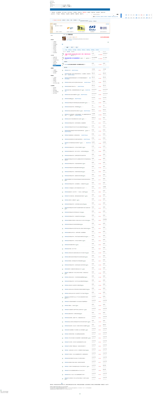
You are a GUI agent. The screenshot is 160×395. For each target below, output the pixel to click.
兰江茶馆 (54, 51)
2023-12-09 (104, 103)
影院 (149, 17)
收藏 (62, 34)
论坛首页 (62, 14)
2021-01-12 (104, 253)
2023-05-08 (104, 143)
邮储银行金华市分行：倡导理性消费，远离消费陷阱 (77, 232)
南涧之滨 (93, 109)
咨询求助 (97, 49)
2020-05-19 (104, 338)
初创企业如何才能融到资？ (72, 94)
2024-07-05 (104, 95)
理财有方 (83, 49)
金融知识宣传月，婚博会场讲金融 (74, 313)
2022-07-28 (104, 180)
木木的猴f (93, 113)
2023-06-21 (104, 127)
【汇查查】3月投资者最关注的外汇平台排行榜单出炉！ (77, 366)
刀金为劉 (93, 69)
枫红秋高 (104, 365)
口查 (96, 16)
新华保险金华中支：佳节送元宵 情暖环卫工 (75, 147)
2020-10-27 (104, 281)
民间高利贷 (92, 31)
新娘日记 (102, 16)
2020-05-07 (104, 346)
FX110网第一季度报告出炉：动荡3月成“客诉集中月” (77, 346)
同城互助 (63, 13)
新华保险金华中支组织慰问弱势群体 (74, 224)
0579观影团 (58, 12)
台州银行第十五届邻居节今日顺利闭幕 (74, 285)
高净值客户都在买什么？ (72, 86)
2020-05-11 (104, 342)
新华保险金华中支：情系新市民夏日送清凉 (75, 171)
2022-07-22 (104, 184)
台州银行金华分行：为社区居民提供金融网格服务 (76, 277)
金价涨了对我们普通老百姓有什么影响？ (75, 118)
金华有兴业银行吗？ (103, 31)
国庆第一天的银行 (59, 31)
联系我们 (51, 386)
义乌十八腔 (85, 14)
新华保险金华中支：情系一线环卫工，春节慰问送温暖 (77, 151)
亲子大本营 (64, 12)
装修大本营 (55, 62)
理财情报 (92, 49)
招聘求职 (72, 13)
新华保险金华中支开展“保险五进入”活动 (75, 212)
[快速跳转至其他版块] (84, 20)
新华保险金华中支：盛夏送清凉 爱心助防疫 (75, 175)
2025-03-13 (104, 74)
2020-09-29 (104, 289)
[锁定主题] (62, 82)
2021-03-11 (104, 237)
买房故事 (109, 16)
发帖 (63, 42)
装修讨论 (79, 12)
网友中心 (82, 13)
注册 (69, 6)
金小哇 (93, 53)
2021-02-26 (104, 241)
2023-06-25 (104, 123)
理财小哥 (93, 73)
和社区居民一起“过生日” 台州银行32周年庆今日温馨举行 (77, 325)
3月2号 (69, 70)
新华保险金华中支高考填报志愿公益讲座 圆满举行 (76, 102)
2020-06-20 (104, 310)
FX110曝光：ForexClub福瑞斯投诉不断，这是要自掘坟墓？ (78, 354)
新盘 (128, 17)
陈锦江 (104, 117)
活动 (67, 14)
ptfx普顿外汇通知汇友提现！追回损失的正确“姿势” (76, 362)
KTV (151, 17)
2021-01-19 (104, 245)
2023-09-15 (104, 119)
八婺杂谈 (53, 12)
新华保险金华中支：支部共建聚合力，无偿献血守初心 (77, 183)
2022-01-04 (104, 188)
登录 (64, 6)
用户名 (51, 3)
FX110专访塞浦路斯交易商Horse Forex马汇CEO (76, 370)
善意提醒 (69, 98)
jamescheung (94, 89)
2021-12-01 (104, 192)
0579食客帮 (55, 44)
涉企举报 (67, 13)
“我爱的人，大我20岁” (72, 305)
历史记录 (60, 35)
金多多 (67, 34)
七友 (92, 105)
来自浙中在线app (75, 70)
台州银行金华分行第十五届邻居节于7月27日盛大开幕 (77, 293)
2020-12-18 (104, 265)
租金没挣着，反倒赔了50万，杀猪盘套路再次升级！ (77, 317)
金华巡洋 (104, 142)
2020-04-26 (104, 354)
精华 (72, 47)
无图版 (54, 386)
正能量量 (104, 186)
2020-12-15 (104, 269)
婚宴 (139, 17)
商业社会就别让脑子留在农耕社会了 (74, 110)
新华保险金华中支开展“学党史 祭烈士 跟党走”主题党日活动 (78, 228)
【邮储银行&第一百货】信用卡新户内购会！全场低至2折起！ (78, 272)
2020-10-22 (104, 285)
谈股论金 (69, 49)
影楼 (141, 17)
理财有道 (77, 13)
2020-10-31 (104, 277)
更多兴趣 (54, 72)
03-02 (104, 70)
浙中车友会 (70, 12)
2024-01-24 (104, 99)
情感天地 (93, 12)
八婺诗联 (54, 70)
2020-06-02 (104, 330)
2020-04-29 (104, 350)
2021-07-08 (104, 212)
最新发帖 (68, 51)
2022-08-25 (104, 172)
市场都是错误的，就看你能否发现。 (74, 135)
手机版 (79, 14)
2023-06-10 (104, 131)
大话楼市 (75, 12)
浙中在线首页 (56, 14)
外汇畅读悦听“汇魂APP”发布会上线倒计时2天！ (76, 309)
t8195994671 (105, 53)
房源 (131, 17)
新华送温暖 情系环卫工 (72, 244)
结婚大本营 (103, 12)
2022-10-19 (104, 168)
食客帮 (88, 12)
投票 (77, 47)
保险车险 (88, 49)
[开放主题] (62, 70)
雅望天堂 (104, 324)
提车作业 (98, 16)
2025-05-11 (104, 59)
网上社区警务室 (55, 91)
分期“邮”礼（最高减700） (72, 200)
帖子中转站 (55, 93)
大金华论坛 (90, 21)
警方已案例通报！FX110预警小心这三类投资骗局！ (77, 329)
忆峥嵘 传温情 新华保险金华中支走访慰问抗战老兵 (76, 256)
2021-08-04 (104, 204)
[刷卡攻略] (66, 64)
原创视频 (54, 45)
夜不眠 (93, 138)
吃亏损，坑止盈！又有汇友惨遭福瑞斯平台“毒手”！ (76, 374)
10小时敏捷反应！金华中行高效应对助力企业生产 (76, 187)
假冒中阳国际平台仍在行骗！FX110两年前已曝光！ (77, 358)
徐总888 (93, 142)
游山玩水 (53, 13)
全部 (67, 47)
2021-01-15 (104, 249)
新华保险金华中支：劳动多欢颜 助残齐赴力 (75, 163)
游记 (115, 16)
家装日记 (105, 16)
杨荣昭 (104, 101)
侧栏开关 (61, 34)
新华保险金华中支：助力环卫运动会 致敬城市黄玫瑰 (77, 281)
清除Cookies (61, 386)
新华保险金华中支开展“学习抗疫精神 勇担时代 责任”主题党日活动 (79, 207)
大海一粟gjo (105, 57)
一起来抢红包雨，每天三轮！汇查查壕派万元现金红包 (77, 350)
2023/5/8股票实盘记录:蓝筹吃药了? (74, 142)
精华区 (68, 20)
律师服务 (54, 78)
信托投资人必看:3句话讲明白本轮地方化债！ (75, 82)
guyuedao (93, 97)
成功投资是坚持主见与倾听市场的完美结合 (75, 139)
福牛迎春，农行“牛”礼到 (72, 248)
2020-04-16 (104, 362)
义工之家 (54, 81)
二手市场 (54, 77)
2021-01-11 (104, 257)
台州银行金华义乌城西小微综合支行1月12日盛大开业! (77, 252)
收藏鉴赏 (70, 40)
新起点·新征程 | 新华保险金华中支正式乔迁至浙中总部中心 (78, 321)
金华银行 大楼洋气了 (70, 31)
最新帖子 (63, 20)
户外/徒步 (58, 13)
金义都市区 (55, 52)
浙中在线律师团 (94, 57)
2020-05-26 (104, 334)
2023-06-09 (104, 139)
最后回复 (72, 51)
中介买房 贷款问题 (81, 31)
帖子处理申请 (66, 386)
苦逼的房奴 (105, 219)
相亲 (70, 14)
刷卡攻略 (74, 49)
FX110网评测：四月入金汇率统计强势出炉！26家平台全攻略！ (78, 378)
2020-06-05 (104, 326)
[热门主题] (62, 114)
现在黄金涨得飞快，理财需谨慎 (73, 106)
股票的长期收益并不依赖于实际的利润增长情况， (76, 130)
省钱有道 (78, 49)
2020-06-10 (104, 314)
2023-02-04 (104, 147)
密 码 (51, 6)
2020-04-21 (104, 358)
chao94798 (94, 296)
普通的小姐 (94, 117)
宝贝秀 (112, 16)
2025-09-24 (104, 55)
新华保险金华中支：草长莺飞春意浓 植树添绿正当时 (77, 236)
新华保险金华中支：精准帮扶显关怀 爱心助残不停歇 (77, 155)
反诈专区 (54, 87)
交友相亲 (98, 12)
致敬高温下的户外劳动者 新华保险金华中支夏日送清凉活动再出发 (79, 179)
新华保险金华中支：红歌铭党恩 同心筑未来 (75, 216)
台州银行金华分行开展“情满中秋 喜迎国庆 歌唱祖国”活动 (77, 289)
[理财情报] (66, 70)
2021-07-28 (104, 208)
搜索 (117, 14)
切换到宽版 (52, 1)
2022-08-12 (104, 176)
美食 (117, 16)
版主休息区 (55, 90)
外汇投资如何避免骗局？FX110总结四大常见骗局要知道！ (78, 301)
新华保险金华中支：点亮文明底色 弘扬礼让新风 (76, 204)
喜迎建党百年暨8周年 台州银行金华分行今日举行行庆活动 (78, 220)
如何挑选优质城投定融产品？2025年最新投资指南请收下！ (78, 77)
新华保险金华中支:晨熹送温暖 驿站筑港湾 (75, 167)
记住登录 (64, 5)
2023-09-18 (104, 107)
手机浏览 (57, 386)
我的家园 (74, 14)
